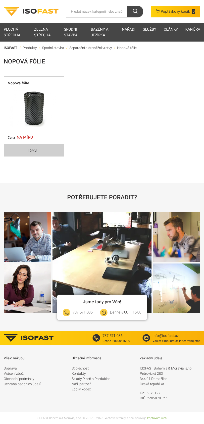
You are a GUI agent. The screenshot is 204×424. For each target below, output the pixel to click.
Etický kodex (81, 389)
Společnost (80, 368)
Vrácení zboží (14, 373)
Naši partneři (82, 384)
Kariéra (192, 29)
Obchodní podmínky (19, 379)
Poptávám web (157, 418)
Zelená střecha (42, 32)
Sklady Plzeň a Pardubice (91, 379)
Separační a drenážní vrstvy (90, 48)
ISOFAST (10, 48)
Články (171, 29)
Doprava (10, 368)
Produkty (30, 48)
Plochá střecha (12, 32)
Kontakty (79, 373)
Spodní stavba (71, 32)
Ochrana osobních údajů (22, 384)
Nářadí (128, 29)
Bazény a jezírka (99, 32)
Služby (149, 29)
